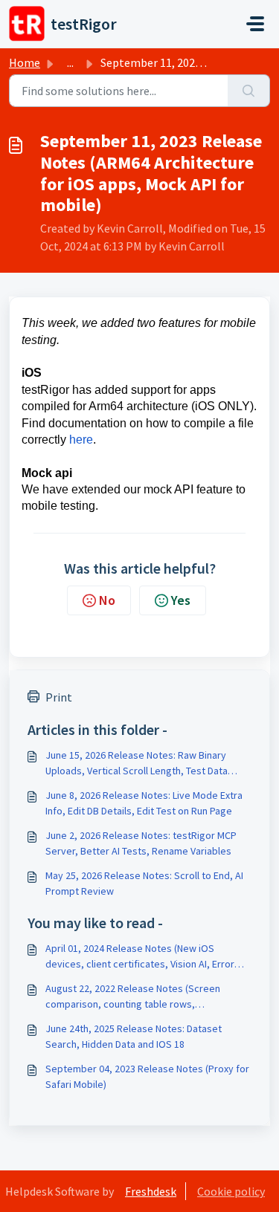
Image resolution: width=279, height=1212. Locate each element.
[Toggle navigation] (255, 23)
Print (58, 697)
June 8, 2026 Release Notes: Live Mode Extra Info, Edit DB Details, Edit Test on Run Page (144, 802)
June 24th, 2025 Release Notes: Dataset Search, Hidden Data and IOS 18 (133, 1036)
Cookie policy (231, 1191)
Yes (180, 600)
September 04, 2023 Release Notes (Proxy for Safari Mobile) (147, 1076)
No (107, 600)
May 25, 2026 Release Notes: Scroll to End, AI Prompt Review (144, 883)
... (70, 62)
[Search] (249, 90)
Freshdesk (150, 1191)
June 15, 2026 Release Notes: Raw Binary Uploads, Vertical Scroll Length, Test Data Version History (136, 763)
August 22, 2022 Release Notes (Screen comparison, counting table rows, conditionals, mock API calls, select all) (132, 997)
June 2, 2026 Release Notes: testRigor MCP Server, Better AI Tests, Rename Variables (141, 843)
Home (24, 62)
